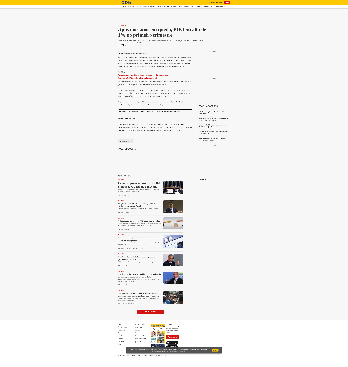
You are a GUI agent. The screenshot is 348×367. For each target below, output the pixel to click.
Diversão (153, 6)
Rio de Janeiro (144, 6)
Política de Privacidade (138, 342)
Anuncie (166, 355)
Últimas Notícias (133, 6)
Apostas (206, 6)
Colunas (167, 6)
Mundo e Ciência (189, 6)
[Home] (126, 3)
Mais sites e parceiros (218, 6)
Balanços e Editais (140, 335)
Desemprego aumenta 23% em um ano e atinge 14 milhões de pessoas (143, 75)
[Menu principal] (119, 2)
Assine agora (172, 337)
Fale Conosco (159, 355)
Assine (227, 2)
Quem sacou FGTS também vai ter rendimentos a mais (137, 78)
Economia (174, 6)
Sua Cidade (199, 6)
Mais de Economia (150, 311)
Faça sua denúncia (140, 338)
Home (125, 6)
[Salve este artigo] (126, 45)
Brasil (181, 6)
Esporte (160, 6)
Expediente (150, 355)
